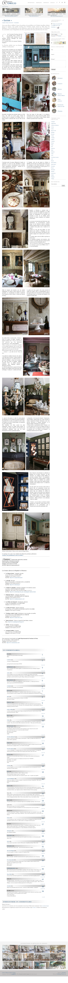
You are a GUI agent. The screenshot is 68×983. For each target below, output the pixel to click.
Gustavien (53, 148)
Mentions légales (12, 972)
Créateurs (53, 141)
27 (43, 824)
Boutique (7, 22)
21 (43, 786)
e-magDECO (13, 974)
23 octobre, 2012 (43, 872)
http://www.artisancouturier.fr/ (57, 16)
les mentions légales (45, 905)
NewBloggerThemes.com (61, 974)
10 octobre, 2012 (43, 657)
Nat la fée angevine (10, 748)
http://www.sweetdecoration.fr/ (11, 16)
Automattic (64, 972)
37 (43, 879)
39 (43, 891)
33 (43, 856)
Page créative (53, 164)
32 (43, 851)
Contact (34, 907)
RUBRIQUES (39, 2)
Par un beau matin (10, 859)
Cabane (52, 135)
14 (43, 738)
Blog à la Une (53, 130)
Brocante (52, 134)
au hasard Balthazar (10, 778)
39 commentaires (16, 22)
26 (43, 818)
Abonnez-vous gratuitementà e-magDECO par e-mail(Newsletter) (56, 25)
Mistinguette (9, 830)
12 (43, 721)
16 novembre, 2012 (43, 888)
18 (43, 766)
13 (43, 727)
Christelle (9, 886)
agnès (8, 696)
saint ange (9, 754)
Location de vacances (55, 157)
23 (43, 801)
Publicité (7, 972)
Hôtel (52, 150)
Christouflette (9, 846)
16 (43, 749)
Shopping (52, 176)
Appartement (53, 123)
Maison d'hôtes (53, 162)
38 (43, 887)
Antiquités (3, 22)
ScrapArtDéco (9, 835)
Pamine (8, 817)
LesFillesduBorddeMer (11, 868)
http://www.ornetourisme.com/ (13, 642)
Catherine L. (9, 702)
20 (43, 779)
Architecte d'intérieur (55, 125)
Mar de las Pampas (10, 850)
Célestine (8, 765)
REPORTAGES (31, 2)
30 (43, 842)
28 (43, 831)
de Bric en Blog (10, 709)
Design (52, 143)
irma (8, 654)
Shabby (52, 175)
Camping (52, 137)
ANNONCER (46, 2)
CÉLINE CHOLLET (11, 736)
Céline (8, 720)
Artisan (52, 127)
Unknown (8, 785)
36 (43, 875)
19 (43, 772)
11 (43, 716)
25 (43, 811)
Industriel (53, 151)
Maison (52, 160)
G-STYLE (9, 659)
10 (43, 710)
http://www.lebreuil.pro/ (15, 584)
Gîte (52, 146)
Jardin (52, 153)
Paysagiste (53, 166)
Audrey (8, 672)
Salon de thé (11, 22)
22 (43, 794)
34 (43, 860)
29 (43, 836)
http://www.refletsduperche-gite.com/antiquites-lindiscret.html (23, 591)
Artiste (52, 128)
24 (43, 805)
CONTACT (52, 2)
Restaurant (53, 169)
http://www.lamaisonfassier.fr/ (16, 577)
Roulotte (52, 171)
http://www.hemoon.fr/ (34, 16)
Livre (52, 155)
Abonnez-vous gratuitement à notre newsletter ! (12, 555)
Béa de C (8, 715)
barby (8, 771)
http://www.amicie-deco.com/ (16, 617)
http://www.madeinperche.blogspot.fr (16, 621)
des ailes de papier (10, 726)
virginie (8, 742)
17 (43, 755)
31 (43, 847)
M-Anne (8, 690)
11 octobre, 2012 (43, 678)
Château (52, 139)
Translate (59, 35)
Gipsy (52, 144)
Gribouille (9, 686)
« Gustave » (7, 20)
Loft (52, 159)
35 (43, 869)
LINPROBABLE (10, 667)
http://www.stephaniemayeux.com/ (17, 599)
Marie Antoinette (10, 680)
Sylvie (8, 841)
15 (43, 743)
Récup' (52, 167)
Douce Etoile (9, 874)
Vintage (52, 178)
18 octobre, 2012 (43, 866)
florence (8, 800)
